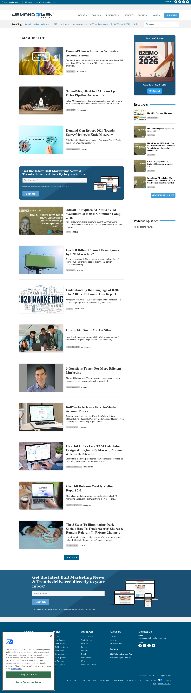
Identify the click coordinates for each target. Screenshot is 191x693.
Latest (81, 15)
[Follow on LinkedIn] (187, 1)
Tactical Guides (86, 640)
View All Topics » (59, 665)
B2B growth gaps (61, 24)
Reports (84, 647)
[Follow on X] (183, 1)
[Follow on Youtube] (179, 1)
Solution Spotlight (74, 467)
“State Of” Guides (87, 637)
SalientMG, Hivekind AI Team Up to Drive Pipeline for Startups (92, 93)
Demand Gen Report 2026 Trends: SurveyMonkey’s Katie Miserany (90, 132)
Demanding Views (73, 149)
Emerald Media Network (11, 2)
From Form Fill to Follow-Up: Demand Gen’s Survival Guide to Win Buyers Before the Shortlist (161, 180)
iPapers (84, 661)
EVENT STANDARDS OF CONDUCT (124, 680)
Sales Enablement (59, 661)
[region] (28, 661)
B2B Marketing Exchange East (121, 657)
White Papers (152, 117)
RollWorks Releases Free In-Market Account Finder (92, 408)
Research (84, 644)
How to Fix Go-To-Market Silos (88, 330)
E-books (84, 654)
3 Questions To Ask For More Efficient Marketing (93, 370)
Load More (71, 557)
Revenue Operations (60, 658)
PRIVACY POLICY (164, 684)
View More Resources (163, 195)
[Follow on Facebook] (175, 1)
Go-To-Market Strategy (61, 647)
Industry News (72, 427)
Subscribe (172, 15)
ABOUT (69, 680)
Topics (95, 15)
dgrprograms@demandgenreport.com (152, 638)
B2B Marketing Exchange (46, 2)
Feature (70, 309)
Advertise (28, 2)
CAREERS (77, 680)
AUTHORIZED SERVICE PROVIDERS (95, 680)
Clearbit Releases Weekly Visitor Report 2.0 (89, 488)
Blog (68, 232)
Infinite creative (80, 24)
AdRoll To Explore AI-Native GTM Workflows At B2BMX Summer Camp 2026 (93, 213)
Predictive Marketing (60, 654)
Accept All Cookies (28, 674)
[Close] (51, 636)
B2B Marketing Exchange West (121, 654)
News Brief (71, 71)
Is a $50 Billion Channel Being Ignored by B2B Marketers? (94, 251)
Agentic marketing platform (37, 24)
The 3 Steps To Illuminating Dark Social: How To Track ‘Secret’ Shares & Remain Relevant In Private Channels (94, 528)
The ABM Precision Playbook (159, 113)
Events (141, 15)
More (155, 15)
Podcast (129, 15)
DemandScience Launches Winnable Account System (92, 53)
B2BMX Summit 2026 (120, 24)
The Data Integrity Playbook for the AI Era (160, 129)
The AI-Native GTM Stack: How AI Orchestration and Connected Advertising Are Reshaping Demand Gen (161, 147)
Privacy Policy (16, 669)
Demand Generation (60, 644)
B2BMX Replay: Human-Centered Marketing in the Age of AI (160, 164)
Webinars (151, 135)
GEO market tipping (99, 24)
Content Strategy (59, 640)
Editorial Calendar (116, 644)
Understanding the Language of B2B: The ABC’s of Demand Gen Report (92, 291)
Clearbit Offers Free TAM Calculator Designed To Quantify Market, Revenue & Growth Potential (94, 449)
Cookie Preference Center (28, 682)
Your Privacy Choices (148, 680)
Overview (113, 637)
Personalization (58, 651)
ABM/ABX (56, 637)
